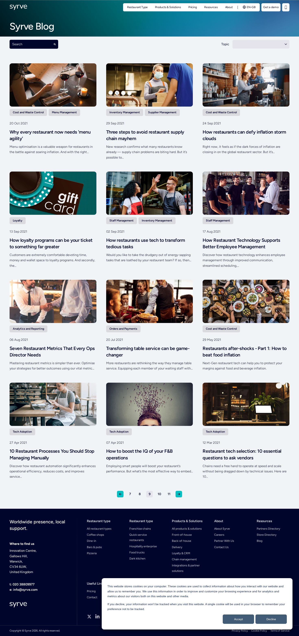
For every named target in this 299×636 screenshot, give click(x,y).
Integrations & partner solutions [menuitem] (186, 568)
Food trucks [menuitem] (137, 552)
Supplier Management (162, 112)
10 (159, 494)
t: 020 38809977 (22, 584)
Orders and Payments (123, 328)
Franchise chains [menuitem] (140, 528)
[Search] (54, 44)
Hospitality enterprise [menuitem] (143, 546)
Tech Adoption (22, 431)
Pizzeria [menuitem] (92, 553)
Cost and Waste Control (28, 112)
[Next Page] (179, 494)
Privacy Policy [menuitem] (240, 630)
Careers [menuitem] (219, 535)
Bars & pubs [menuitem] (94, 547)
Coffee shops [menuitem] (95, 535)
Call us (285, 7)
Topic (225, 44)
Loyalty (17, 220)
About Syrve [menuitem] (222, 528)
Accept (238, 619)
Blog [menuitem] (259, 541)
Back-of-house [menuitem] (181, 541)
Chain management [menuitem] (184, 559)
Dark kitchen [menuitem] (137, 558)
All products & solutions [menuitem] (187, 528)
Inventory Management (124, 112)
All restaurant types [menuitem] (99, 528)
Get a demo (271, 7)
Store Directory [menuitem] (266, 535)
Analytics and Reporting (28, 328)
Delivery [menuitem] (177, 547)
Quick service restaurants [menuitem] (138, 537)
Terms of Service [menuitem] (279, 630)
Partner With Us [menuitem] (224, 541)
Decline (271, 619)
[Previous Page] (120, 494)
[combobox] (30, 44)
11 (169, 494)
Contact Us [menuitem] (221, 547)
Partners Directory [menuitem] (268, 528)
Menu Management (64, 112)
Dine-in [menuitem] (91, 541)
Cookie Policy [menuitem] (259, 630)
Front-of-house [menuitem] (182, 535)
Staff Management (121, 220)
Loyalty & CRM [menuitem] (181, 553)
